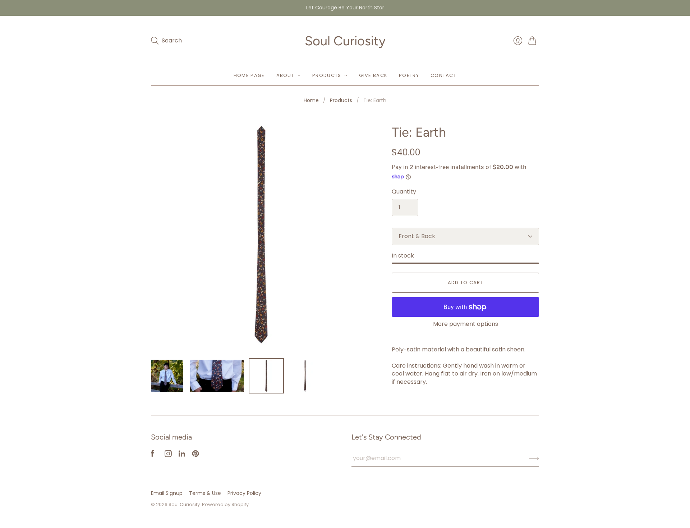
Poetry (409, 75)
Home (311, 100)
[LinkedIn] (181, 455)
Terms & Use (205, 493)
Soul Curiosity (345, 41)
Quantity (404, 192)
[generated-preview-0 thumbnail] (305, 376)
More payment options (465, 324)
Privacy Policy (244, 493)
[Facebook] (152, 455)
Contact (443, 75)
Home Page (249, 75)
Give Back (373, 75)
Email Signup (167, 493)
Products (326, 75)
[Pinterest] (195, 455)
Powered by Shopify (225, 504)
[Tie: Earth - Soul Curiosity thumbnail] (167, 376)
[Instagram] (168, 455)
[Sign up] (534, 458)
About (285, 75)
